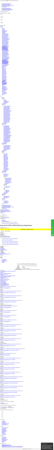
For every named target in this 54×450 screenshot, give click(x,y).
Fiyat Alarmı (5, 253)
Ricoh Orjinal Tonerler (5, 43)
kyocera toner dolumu (3, 282)
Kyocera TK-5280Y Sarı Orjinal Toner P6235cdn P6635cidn (8, 378)
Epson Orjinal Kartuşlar (5, 62)
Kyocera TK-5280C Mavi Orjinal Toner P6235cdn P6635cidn (8, 387)
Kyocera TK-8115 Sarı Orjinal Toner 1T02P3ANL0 (7, 364)
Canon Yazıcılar (6, 166)
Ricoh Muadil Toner (6, 138)
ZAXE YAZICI (6, 153)
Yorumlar (3, 261)
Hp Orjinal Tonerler (4, 37)
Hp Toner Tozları (7, 180)
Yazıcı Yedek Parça (4, 82)
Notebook (3, 29)
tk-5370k (1, 272)
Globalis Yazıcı (6, 163)
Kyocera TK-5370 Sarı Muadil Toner (5, 287)
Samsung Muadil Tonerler (5, 50)
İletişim (6, 208)
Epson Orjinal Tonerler (5, 36)
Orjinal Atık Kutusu (8, 186)
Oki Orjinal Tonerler (4, 40)
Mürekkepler (3, 432)
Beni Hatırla (3, 217)
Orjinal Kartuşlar (4, 60)
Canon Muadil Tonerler (5, 49)
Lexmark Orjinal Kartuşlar (5, 64)
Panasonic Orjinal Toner (7, 114)
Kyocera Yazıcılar (6, 168)
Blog (2, 94)
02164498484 (6, 445)
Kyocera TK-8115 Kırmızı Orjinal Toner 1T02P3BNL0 (7, 359)
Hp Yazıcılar (3, 81)
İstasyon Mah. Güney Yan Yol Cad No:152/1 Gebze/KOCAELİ (12, 446)
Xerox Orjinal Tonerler (7, 121)
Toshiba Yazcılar (4, 78)
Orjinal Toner (4, 103)
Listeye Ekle (2, 253)
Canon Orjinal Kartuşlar (7, 146)
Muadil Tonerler (4, 46)
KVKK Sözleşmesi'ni (4, 407)
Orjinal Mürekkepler (4, 89)
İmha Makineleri (4, 31)
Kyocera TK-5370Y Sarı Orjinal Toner (5, 276)
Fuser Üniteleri (4, 83)
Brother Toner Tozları (8, 179)
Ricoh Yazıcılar (4, 71)
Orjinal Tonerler (4, 428)
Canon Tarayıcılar (4, 92)
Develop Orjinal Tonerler (7, 108)
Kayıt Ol (4, 218)
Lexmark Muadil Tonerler (5, 54)
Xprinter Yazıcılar (4, 79)
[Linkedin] (2, 416)
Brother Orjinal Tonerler (5, 33)
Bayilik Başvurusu (4, 437)
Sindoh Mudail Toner (5, 48)
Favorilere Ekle (2, 248)
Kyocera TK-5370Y (3, 277)
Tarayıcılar (3, 198)
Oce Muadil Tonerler (5, 47)
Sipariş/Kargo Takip (11, 206)
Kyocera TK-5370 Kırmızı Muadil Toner (5, 307)
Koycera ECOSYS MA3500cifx (4, 284)
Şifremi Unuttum (7, 217)
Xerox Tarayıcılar (4, 93)
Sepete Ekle (2, 234)
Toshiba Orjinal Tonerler (7, 119)
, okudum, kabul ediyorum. (7, 407)
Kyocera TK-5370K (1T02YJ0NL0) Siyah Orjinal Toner (8, 271)
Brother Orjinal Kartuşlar (5, 61)
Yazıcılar (3, 67)
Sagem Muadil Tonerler (7, 139)
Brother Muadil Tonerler (5, 53)
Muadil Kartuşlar (4, 431)
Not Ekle (1, 254)
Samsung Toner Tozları (8, 182)
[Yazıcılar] (3, 80)
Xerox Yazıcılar (4, 75)
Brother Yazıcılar (4, 76)
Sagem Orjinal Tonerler (5, 45)
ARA (9, 13)
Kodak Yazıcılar (4, 72)
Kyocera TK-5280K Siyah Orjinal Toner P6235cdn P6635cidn (8, 392)
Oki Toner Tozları (7, 181)
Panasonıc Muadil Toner (7, 137)
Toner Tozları (5, 175)
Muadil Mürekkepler (5, 88)
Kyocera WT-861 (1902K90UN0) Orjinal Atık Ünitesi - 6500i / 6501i (9, 350)
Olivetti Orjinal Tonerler (5, 41)
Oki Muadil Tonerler (6, 130)
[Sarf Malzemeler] (4, 87)
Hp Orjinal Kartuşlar (5, 63)
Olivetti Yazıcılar (4, 73)
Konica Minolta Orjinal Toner (6, 38)
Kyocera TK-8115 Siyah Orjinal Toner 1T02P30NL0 (7, 373)
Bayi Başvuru (8, 207)
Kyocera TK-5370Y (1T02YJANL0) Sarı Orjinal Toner (7, 275)
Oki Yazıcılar (5, 154)
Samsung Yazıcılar (6, 169)
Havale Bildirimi (4, 440)
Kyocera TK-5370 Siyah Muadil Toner (5, 321)
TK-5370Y (1, 278)
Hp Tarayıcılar (4, 91)
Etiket (3, 85)
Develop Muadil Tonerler (5, 56)
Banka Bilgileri (9, 205)
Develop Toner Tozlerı (8, 178)
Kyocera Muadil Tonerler (5, 58)
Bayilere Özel (4, 438)
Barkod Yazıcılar (6, 157)
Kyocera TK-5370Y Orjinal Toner (4, 279)
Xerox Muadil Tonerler (5, 51)
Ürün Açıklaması (4, 259)
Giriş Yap (2, 218)
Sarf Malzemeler (4, 171)
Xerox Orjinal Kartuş (6, 149)
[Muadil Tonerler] (4, 59)
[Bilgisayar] (3, 32)
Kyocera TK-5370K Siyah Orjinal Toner (5, 273)
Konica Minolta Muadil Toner (6, 57)
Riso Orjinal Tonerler (5, 44)
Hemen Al (2, 247)
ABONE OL (10, 406)
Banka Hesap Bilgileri (5, 439)
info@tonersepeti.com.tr (6, 444)
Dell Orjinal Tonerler (5, 35)
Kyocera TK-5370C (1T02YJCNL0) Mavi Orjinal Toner (8, 292)
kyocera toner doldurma (3, 283)
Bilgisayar (3, 28)
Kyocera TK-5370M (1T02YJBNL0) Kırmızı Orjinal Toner (8, 335)
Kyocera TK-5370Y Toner (3, 280)
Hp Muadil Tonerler (6, 127)
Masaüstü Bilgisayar (4, 30)
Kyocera (5, 235)
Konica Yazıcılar (4, 77)
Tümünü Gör (5, 122)
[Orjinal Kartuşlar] (4, 65)
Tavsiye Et (8, 253)
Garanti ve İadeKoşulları (5, 424)
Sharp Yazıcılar (4, 74)
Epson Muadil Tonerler (5, 52)
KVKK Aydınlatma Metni (5, 423)
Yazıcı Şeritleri (4, 86)
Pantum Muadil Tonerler (7, 133)
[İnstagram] (2, 413)
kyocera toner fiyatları (3, 281)
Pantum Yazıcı (4, 70)
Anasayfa (3, 219)
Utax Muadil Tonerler (6, 141)
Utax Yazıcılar (4, 69)
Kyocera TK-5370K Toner (4, 274)
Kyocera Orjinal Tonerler (7, 111)
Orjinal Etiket (7, 190)
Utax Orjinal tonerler (6, 120)
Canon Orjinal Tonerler (5, 34)
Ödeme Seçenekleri (4, 260)
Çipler (3, 81)
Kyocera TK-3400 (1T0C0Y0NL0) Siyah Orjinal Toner (7, 345)
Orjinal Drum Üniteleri (5, 427)
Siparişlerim (3, 422)
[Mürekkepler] (4, 90)
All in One (5, 100)
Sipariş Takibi (4, 421)
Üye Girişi (3, 214)
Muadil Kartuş (4, 66)
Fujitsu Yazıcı (5, 160)
